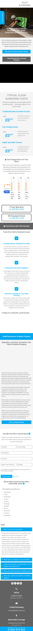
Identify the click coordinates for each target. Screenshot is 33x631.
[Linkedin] (21, 583)
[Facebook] (12, 583)
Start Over (15, 476)
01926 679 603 (16, 596)
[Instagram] (18, 583)
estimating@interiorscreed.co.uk (16, 610)
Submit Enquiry (6, 476)
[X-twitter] (15, 583)
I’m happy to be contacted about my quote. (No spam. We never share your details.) (15, 470)
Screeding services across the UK (16, 623)
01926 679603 (24, 5)
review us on (8, 191)
